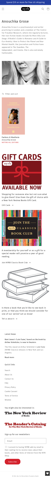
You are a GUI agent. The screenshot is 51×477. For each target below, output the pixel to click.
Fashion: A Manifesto (10, 137)
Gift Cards (6, 205)
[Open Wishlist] (47, 473)
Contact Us (9, 379)
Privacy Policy (10, 387)
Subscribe (12, 462)
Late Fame (41, 347)
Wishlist (8, 400)
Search (7, 370)
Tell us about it (8, 319)
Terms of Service (11, 396)
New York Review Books (23, 476)
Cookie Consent (11, 391)
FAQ (6, 383)
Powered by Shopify (34, 476)
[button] (3, 9)
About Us (8, 375)
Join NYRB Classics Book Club (15, 262)
